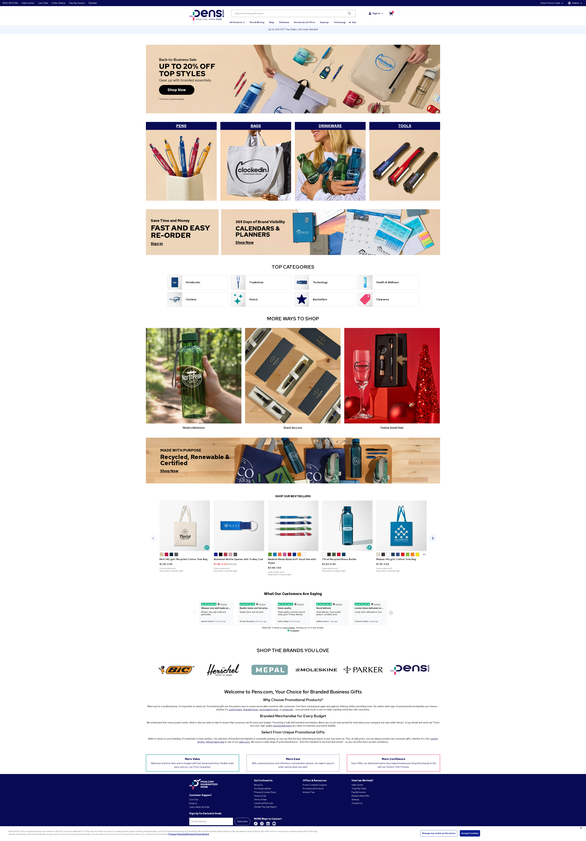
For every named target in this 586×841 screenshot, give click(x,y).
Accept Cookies (469, 833)
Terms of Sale (260, 799)
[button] (237, 21)
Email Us (193, 803)
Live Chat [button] (43, 3)
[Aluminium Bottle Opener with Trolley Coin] (239, 526)
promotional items (282, 725)
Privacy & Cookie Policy (265, 792)
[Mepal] (270, 670)
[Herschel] (223, 670)
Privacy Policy (175, 834)
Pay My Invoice (77, 3)
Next (432, 538)
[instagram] (262, 823)
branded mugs (250, 709)
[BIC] (176, 670)
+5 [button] (424, 554)
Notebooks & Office (304, 22)
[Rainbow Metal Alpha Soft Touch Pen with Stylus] (293, 526)
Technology (340, 22)
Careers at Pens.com (263, 803)
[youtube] (274, 823)
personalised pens (268, 709)
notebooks (287, 709)
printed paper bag (215, 741)
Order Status (58, 3)
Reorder (93, 3)
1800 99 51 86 (10, 3)
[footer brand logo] (203, 784)
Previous (153, 538)
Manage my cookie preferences (439, 833)
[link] (184, 536)
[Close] (581, 828)
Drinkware (284, 22)
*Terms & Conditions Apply (171, 99)
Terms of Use (260, 795)
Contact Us (357, 803)
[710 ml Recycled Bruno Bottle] (347, 526)
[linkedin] (268, 823)
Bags (271, 22)
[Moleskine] (316, 670)
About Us (258, 784)
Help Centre (357, 784)
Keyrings (324, 22)
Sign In (376, 13)
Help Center (28, 3)
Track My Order (359, 788)
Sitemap (355, 799)
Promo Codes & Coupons (315, 784)
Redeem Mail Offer (360, 795)
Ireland (575, 3)
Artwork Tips (309, 792)
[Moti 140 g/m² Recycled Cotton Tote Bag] (184, 526)
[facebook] (256, 823)
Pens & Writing (257, 22)
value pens (244, 741)
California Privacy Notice (196, 834)
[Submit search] (349, 13)
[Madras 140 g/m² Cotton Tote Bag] (401, 526)
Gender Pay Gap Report (265, 806)
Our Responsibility (262, 788)
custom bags (235, 709)
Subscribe (242, 821)
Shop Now (177, 89)
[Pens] (410, 670)
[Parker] (363, 670)
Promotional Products (313, 788)
